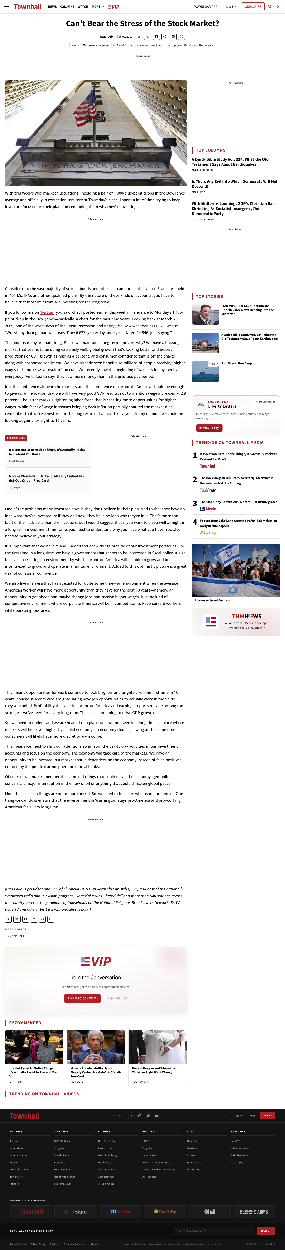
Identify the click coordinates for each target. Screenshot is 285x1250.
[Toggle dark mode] (278, 6)
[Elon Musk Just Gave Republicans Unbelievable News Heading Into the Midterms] (205, 314)
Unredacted (149, 1155)
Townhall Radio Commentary (158, 1170)
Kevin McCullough (108, 1155)
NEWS (52, 6)
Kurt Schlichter (106, 1141)
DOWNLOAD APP (205, 6)
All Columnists (106, 1184)
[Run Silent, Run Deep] (205, 371)
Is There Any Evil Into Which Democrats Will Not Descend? (234, 184)
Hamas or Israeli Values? (212, 600)
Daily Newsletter (240, 1155)
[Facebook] (148, 1115)
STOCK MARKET (14, 936)
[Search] (269, 6)
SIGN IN (231, 6)
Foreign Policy (62, 1170)
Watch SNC (237, 1162)
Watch (13, 1162)
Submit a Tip (194, 1162)
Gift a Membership (241, 1148)
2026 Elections (62, 1141)
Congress (59, 1148)
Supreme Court (62, 1184)
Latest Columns (18, 1155)
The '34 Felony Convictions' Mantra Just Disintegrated (238, 502)
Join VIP (267, 1115)
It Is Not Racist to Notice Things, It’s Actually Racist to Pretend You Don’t (33, 1072)
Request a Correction (75, 1244)
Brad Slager (105, 1162)
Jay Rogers (76, 1082)
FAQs (252, 1115)
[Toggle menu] (7, 7)
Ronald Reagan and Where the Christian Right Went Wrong (153, 1070)
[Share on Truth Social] (147, 37)
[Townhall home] (24, 1116)
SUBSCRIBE (253, 6)
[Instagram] (139, 1115)
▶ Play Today (209, 428)
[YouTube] (156, 1115)
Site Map (94, 1244)
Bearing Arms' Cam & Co (156, 1162)
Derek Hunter (16, 1082)
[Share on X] (139, 37)
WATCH (83, 6)
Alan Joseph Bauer (108, 1170)
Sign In (238, 1115)
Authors (14, 1184)
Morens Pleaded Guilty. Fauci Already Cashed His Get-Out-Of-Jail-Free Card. (95, 1072)
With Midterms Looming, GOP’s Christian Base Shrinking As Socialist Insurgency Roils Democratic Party (234, 209)
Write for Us (193, 1170)
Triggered (147, 1148)
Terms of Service (18, 1244)
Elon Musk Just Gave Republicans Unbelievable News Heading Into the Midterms (247, 310)
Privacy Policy (38, 1244)
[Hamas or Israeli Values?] (236, 570)
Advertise (192, 1148)
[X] (131, 1115)
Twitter (47, 312)
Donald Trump (62, 1155)
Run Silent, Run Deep (236, 363)
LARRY (145, 1141)
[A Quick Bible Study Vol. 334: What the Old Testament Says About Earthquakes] (205, 343)
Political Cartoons (20, 1170)
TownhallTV (16, 1177)
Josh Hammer (106, 1177)
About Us (192, 1141)
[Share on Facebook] (156, 37)
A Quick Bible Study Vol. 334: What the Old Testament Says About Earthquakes (230, 162)
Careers (191, 1155)
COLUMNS (67, 6)
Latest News (16, 1148)
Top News (15, 1141)
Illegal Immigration (65, 1177)
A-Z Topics (61, 1131)
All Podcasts (149, 1177)
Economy (59, 1162)
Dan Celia (106, 37)
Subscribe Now (116, 998)
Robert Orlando (140, 1082)
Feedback (55, 1244)
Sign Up (266, 1231)
